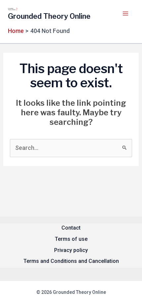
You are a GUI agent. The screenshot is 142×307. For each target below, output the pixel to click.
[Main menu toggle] (125, 13)
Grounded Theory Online (49, 16)
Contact (71, 228)
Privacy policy (71, 250)
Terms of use (71, 239)
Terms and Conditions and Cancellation (71, 261)
